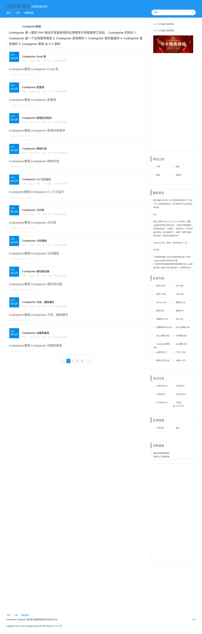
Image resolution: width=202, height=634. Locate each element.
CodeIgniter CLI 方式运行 (36, 179)
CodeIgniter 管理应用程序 (37, 117)
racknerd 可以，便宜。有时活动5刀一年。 (171, 243)
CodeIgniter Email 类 (34, 56)
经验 (178, 167)
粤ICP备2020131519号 (52, 626)
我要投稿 (29, 12)
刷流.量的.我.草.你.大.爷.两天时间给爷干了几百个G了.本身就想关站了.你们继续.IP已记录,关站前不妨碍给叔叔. (173, 204)
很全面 (156, 207)
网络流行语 (163, 360)
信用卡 (161, 294)
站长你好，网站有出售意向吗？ (166, 236)
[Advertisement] (173, 103)
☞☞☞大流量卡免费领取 (163, 24)
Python (161, 302)
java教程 (181, 344)
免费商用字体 (164, 327)
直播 (180, 311)
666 (155, 214)
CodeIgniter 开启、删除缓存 (38, 302)
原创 (160, 286)
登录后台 (157, 457)
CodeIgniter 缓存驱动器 (35, 271)
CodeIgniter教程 (31, 26)
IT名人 (180, 352)
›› (90, 361)
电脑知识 (162, 319)
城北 (178, 428)
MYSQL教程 (183, 327)
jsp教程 (161, 352)
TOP (194, 620)
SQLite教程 (162, 336)
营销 (160, 311)
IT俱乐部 (160, 428)
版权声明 (53, 620)
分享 (17, 12)
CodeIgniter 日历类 (33, 210)
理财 (158, 175)
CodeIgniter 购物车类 (34, 148)
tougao (31, 61)
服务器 (180, 302)
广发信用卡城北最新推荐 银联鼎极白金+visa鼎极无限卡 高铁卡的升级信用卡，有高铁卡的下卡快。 (173, 267)
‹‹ (64, 361)
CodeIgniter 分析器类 (34, 240)
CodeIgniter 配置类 (33, 87)
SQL (179, 319)
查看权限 (165, 457)
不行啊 (156, 250)
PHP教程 (181, 336)
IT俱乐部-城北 (18, 6)
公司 (180, 294)
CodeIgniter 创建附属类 (35, 332)
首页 (8, 12)
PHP (179, 286)
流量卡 (178, 175)
